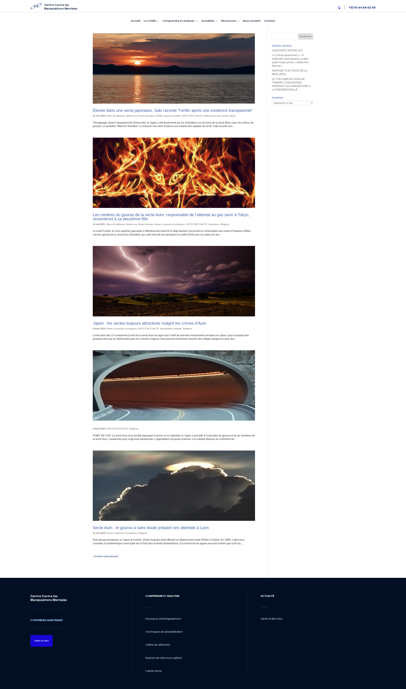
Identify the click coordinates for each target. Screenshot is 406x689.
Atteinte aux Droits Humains (140, 115)
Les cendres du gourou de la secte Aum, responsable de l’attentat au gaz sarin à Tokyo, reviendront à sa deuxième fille (171, 216)
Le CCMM (150, 21)
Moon (233, 115)
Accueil (135, 21)
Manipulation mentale (171, 328)
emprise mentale (172, 115)
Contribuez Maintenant (46, 620)
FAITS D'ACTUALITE (192, 115)
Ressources (228, 21)
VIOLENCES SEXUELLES (287, 50)
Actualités (207, 21)
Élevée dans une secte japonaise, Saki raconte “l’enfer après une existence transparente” (173, 110)
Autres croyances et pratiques (170, 224)
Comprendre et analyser (178, 21)
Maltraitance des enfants (216, 115)
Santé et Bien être (271, 619)
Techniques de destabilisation (164, 632)
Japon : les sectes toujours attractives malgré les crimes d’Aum (149, 323)
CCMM (158, 115)
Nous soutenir (252, 21)
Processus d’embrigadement (163, 619)
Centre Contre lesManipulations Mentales (48, 598)
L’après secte (153, 671)
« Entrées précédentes (105, 556)
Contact (269, 21)
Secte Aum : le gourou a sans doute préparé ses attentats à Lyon (151, 527)
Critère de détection (157, 645)
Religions (224, 224)
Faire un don (41, 640)
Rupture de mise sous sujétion (163, 658)
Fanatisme (213, 224)
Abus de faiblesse (116, 115)
